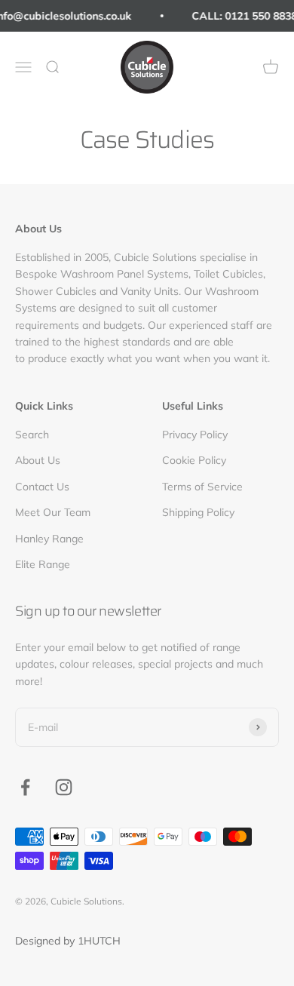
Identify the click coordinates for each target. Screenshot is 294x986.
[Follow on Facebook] (25, 787)
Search (32, 434)
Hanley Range (49, 538)
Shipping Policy (198, 512)
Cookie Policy (194, 460)
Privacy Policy (195, 434)
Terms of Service (202, 486)
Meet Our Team (52, 512)
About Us (37, 460)
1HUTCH (99, 941)
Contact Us (42, 486)
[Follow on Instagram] (64, 787)
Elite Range (42, 564)
